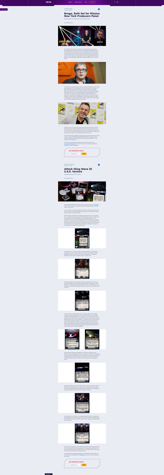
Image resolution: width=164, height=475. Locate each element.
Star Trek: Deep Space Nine (69, 164)
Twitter (70, 145)
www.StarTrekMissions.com (69, 143)
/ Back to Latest (3, 9)
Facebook (67, 145)
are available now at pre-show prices (80, 135)
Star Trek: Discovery (68, 8)
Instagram (75, 145)
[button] (48, 2)
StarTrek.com (73, 142)
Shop (86, 2)
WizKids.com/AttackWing (78, 453)
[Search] (115, 2)
